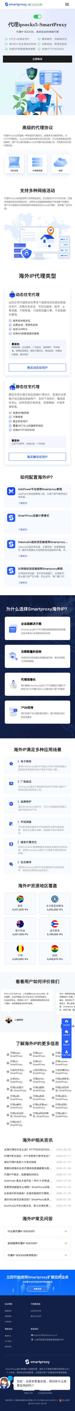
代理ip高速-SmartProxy (39, 1098)
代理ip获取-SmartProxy (61, 1106)
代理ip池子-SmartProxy (16, 1123)
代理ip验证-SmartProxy (61, 1098)
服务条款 (8, 1346)
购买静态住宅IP (37, 457)
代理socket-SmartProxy (62, 1063)
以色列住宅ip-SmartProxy (17, 1072)
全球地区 (8, 1321)
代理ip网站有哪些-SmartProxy (41, 1115)
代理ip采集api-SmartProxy (41, 1106)
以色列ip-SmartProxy (16, 1080)
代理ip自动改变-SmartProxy (18, 1115)
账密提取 (8, 1316)
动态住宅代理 (36, 1311)
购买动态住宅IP (37, 368)
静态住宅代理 (36, 1316)
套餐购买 (8, 1311)
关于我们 (8, 1341)
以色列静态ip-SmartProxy (62, 1072)
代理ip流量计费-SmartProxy (18, 1089)
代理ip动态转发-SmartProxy (63, 1089)
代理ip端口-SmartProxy (61, 1115)
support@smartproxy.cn (45, 1335)
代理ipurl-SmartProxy (39, 1054)
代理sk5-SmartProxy (39, 1063)
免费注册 (37, 1288)
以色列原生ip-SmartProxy (40, 1072)
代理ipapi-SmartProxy (16, 1054)
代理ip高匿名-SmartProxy (62, 1080)
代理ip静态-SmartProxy (16, 1106)
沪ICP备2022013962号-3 (47, 1400)
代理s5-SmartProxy (16, 1063)
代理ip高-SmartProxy (16, 1098)
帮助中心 (8, 1336)
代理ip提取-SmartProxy (39, 1089)
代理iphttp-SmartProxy (39, 1080)
